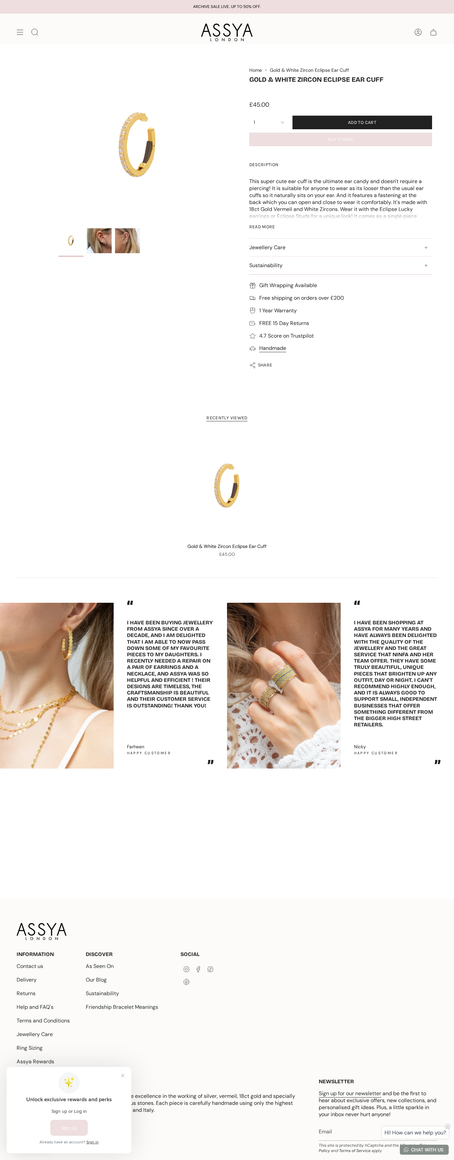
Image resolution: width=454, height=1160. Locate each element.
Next (444, 682)
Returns (26, 993)
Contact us (30, 966)
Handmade (272, 348)
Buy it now (340, 139)
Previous (58, 146)
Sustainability (266, 265)
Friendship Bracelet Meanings (122, 1006)
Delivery (27, 979)
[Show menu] (20, 32)
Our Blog (96, 979)
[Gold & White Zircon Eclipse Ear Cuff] (227, 486)
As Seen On (100, 966)
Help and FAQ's (35, 1006)
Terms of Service (355, 1150)
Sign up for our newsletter (350, 1093)
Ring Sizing (30, 1047)
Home (255, 70)
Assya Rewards (35, 1061)
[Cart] (433, 32)
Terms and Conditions (43, 1020)
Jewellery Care (267, 247)
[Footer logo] (41, 931)
